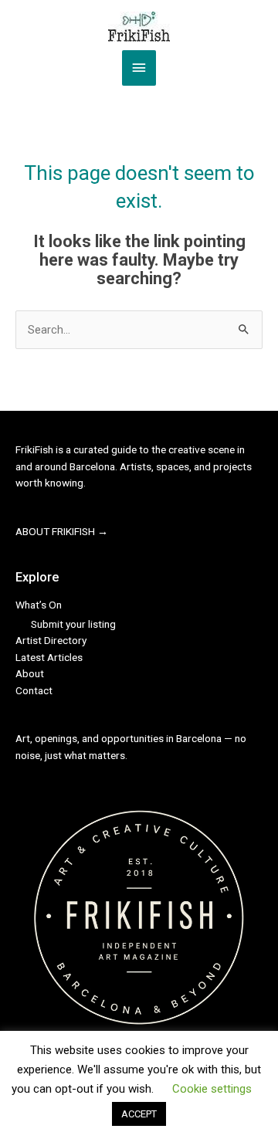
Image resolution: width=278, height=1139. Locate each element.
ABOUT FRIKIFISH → (61, 531)
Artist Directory (50, 640)
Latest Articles (49, 657)
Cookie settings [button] (212, 1114)
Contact (34, 690)
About (29, 673)
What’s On (38, 604)
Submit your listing (73, 624)
